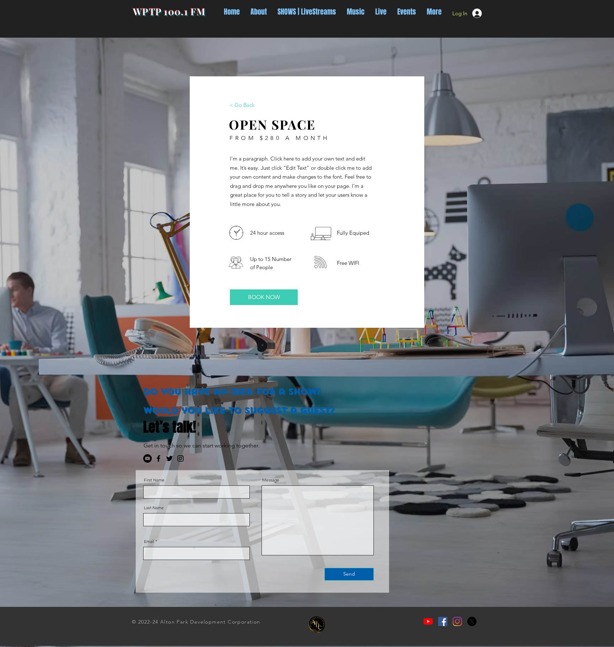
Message (270, 480)
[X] (471, 621)
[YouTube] (147, 458)
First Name (154, 480)
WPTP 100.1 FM (169, 11)
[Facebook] (158, 458)
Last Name (154, 508)
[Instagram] (180, 458)
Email (149, 541)
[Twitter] (169, 458)
